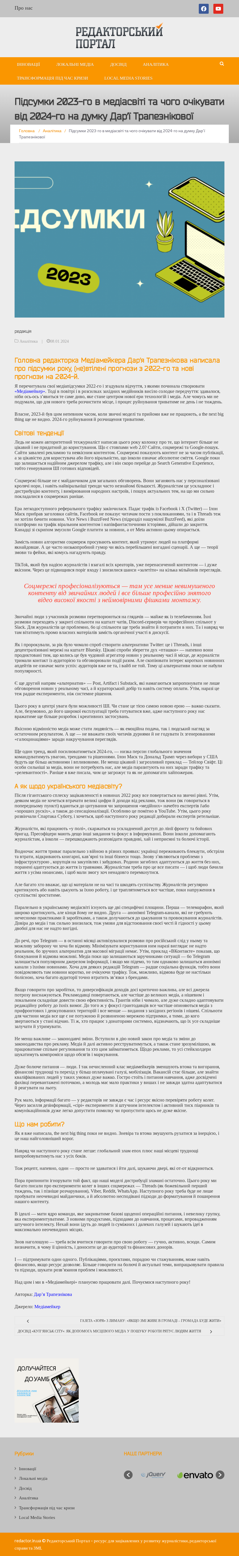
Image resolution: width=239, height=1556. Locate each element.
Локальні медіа (75, 64)
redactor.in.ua (28, 1540)
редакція (23, 331)
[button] (128, 1474)
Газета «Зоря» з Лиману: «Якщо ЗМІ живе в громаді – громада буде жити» (150, 1321)
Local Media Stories (128, 78)
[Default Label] (218, 8)
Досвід (118, 64)
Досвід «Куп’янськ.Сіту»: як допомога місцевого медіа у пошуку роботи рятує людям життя (109, 1331)
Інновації (28, 64)
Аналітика (156, 64)
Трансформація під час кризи (52, 78)
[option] (153, 1475)
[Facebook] (205, 8)
